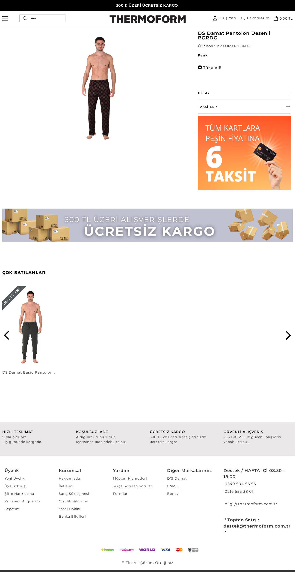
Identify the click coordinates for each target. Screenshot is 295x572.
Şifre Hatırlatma (19, 494)
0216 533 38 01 (239, 491)
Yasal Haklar (70, 509)
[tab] (244, 93)
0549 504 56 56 (240, 484)
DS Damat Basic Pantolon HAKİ (29, 372)
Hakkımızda (69, 478)
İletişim (66, 486)
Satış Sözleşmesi (74, 494)
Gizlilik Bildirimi (73, 501)
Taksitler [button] (207, 107)
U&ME (172, 486)
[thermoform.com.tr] (147, 19)
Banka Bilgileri (72, 516)
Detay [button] (204, 93)
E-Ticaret (130, 562)
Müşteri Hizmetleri (130, 478)
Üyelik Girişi (16, 486)
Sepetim (12, 509)
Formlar (120, 494)
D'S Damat (177, 478)
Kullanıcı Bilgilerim (22, 501)
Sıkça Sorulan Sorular (132, 486)
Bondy (173, 494)
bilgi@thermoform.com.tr (250, 504)
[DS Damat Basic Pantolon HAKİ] (29, 327)
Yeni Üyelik (15, 478)
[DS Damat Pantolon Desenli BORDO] (98, 88)
